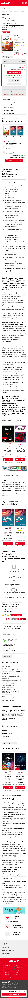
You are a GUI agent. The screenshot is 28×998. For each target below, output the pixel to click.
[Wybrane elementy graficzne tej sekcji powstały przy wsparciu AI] (25, 471)
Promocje (11, 11)
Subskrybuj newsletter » (17, 934)
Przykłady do (8, 113)
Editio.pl (6, 967)
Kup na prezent (15, 80)
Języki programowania (16, 697)
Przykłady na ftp (6, 692)
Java (25, 697)
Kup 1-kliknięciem (14, 84)
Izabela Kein (8, 782)
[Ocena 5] (21, 45)
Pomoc (21, 597)
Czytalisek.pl (7, 974)
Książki (9, 8)
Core (15, 40)
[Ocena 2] (16, 45)
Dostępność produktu (8, 107)
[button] (25, 433)
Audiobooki (5, 11)
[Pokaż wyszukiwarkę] (20, 3)
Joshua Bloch (8, 454)
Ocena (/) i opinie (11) (9, 102)
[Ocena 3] (18, 45)
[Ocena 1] (14, 45)
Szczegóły (8, 104)
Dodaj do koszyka (14, 73)
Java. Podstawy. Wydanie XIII (13, 152)
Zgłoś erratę (9, 694)
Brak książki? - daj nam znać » (18, 926)
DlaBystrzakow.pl (19, 967)
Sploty (17, 974)
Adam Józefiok (20, 782)
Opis (6, 99)
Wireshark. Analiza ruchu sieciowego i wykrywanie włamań (20, 779)
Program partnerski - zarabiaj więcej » (14, 919)
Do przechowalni (14, 91)
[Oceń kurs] (6, 615)
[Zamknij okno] (24, 991)
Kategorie (4, 8)
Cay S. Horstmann (17, 36)
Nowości (16, 11)
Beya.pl (17, 972)
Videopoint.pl (7, 972)
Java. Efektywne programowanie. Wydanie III (8, 450)
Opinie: (16, 49)
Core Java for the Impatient (16, 668)
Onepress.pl (7, 965)
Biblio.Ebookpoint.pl (9, 977)
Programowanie (6, 697)
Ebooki (14, 8)
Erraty (3, 694)
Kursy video (20, 8)
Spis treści (8, 110)
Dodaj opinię (16, 615)
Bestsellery (23, 11)
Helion (23, 42)
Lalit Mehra (20, 454)
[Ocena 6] (23, 45)
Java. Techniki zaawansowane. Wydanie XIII (8, 534)
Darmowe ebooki (6, 14)
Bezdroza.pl (7, 970)
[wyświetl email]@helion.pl (10, 987)
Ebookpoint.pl (19, 970)
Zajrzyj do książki (6, 52)
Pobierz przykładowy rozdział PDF (10, 691)
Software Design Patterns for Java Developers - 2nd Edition (20, 451)
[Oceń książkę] (19, 45)
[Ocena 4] (20, 45)
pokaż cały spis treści (9, 743)
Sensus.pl (18, 965)
